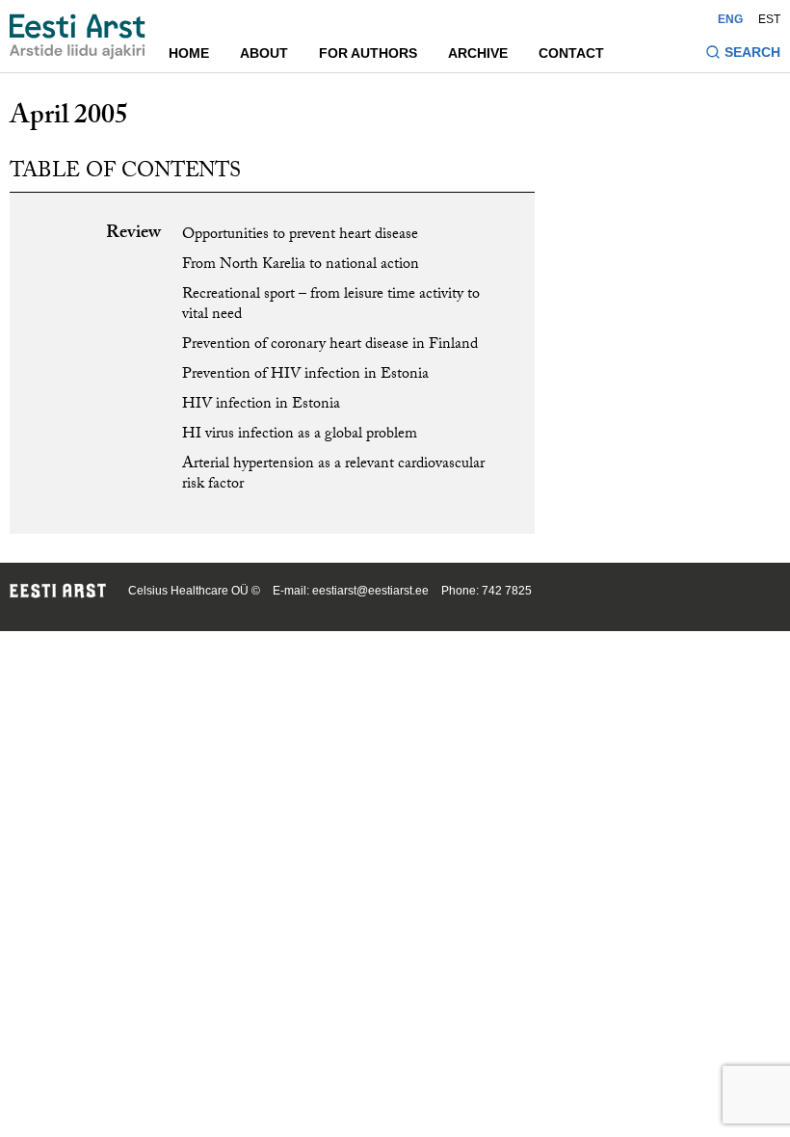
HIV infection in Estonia (261, 405)
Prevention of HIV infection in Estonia (305, 375)
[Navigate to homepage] (77, 36)
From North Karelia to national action (300, 265)
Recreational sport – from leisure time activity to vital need (331, 305)
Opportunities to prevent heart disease (300, 235)
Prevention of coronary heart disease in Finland (330, 345)
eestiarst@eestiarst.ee (370, 590)
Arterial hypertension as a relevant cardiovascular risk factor (333, 475)
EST (769, 19)
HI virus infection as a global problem (299, 435)
